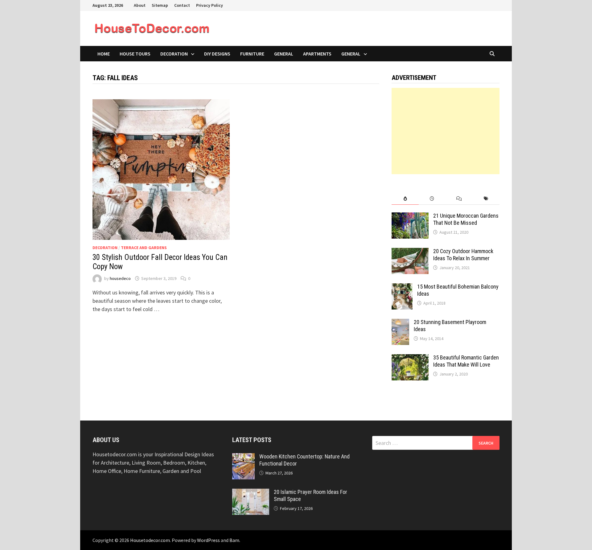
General (283, 54)
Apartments (317, 54)
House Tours (135, 54)
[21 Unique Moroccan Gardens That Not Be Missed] (410, 216)
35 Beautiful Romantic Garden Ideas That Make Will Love (466, 361)
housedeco (120, 278)
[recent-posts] (432, 199)
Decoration (174, 54)
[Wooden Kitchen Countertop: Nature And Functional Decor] (243, 457)
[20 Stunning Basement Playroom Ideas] (400, 322)
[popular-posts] (405, 199)
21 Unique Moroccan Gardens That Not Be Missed (466, 219)
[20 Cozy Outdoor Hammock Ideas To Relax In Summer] (410, 252)
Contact (182, 5)
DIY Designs (217, 54)
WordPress (208, 540)
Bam (234, 540)
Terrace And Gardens (144, 247)
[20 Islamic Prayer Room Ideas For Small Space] (250, 492)
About (140, 5)
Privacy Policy (209, 5)
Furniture (252, 54)
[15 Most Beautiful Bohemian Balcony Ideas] (402, 287)
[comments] (459, 199)
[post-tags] (486, 199)
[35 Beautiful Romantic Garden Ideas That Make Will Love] (410, 358)
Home (103, 54)
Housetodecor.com (150, 540)
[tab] (405, 199)
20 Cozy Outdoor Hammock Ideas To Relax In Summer (463, 254)
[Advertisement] (446, 131)
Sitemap (160, 5)
